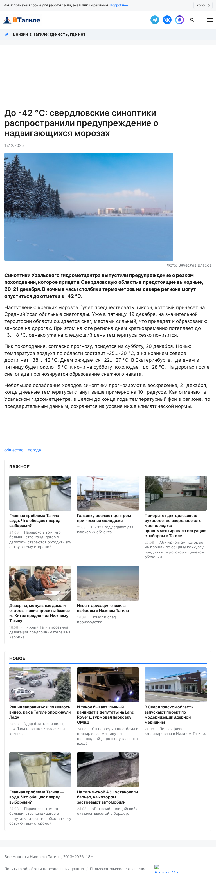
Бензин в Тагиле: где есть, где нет (49, 34)
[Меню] (210, 20)
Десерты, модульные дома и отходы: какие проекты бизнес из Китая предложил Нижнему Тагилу (39, 613)
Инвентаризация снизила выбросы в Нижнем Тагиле (103, 608)
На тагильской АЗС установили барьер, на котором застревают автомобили (107, 796)
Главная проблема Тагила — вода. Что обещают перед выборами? (36, 520)
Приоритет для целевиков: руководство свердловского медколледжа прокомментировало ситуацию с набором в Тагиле (175, 525)
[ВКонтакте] (167, 20)
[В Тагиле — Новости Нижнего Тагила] (71, 20)
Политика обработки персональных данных (44, 869)
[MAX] (179, 20)
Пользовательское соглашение (118, 869)
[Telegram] (155, 20)
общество (13, 449)
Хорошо (203, 5)
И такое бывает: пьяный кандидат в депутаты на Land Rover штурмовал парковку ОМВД (105, 714)
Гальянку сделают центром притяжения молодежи (104, 518)
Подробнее (119, 5)
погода (34, 449)
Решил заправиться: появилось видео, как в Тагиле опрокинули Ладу (40, 712)
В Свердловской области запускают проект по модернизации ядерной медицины (169, 714)
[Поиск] (192, 20)
